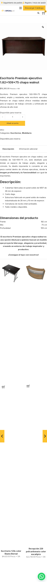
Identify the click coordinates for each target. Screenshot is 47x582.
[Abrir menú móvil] (20, 8)
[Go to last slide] (2, 436)
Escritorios (16, 133)
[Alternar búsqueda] (38, 13)
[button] (3, 387)
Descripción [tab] (8, 149)
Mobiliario (27, 133)
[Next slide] (45, 436)
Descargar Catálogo (34, 8)
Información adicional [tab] (28, 149)
